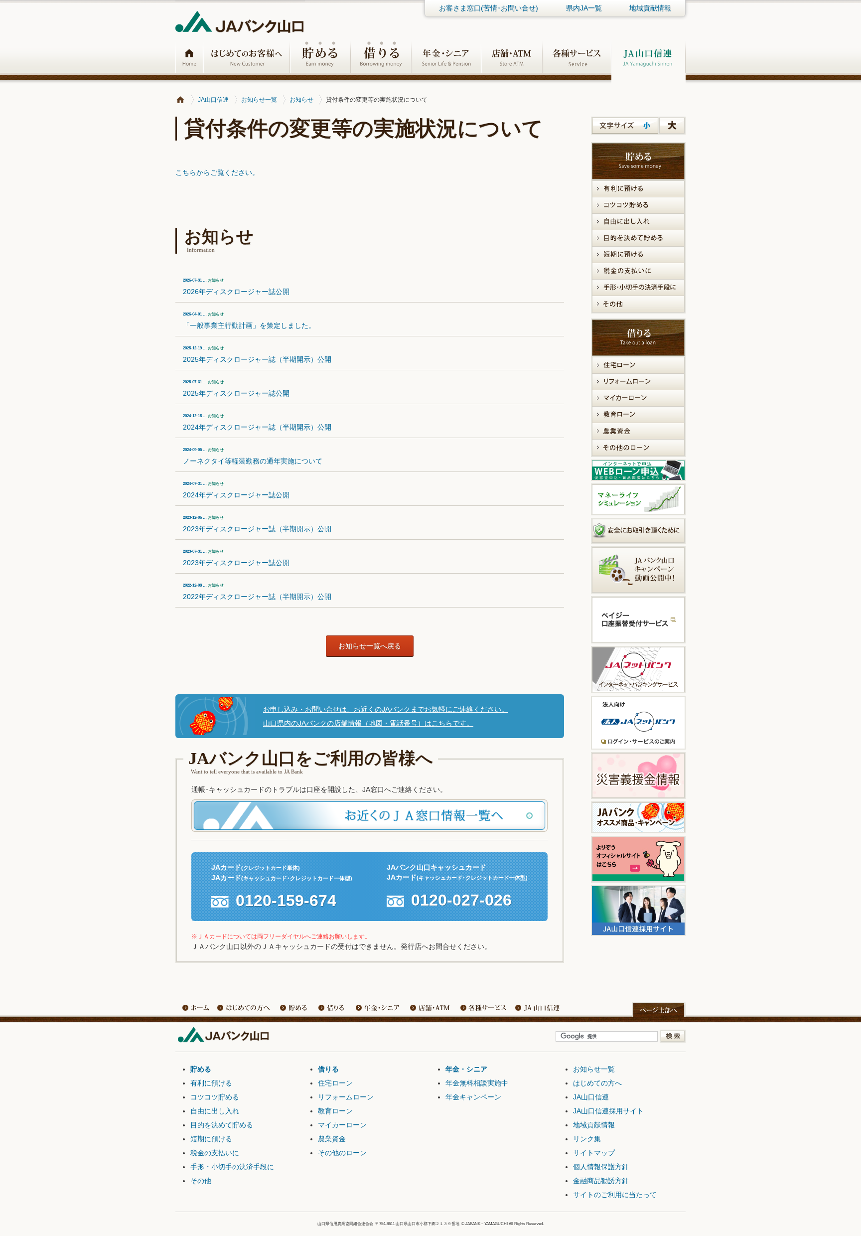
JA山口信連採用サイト (608, 1111)
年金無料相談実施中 (476, 1083)
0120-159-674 (286, 901)
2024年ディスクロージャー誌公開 (236, 490)
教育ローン (335, 1111)
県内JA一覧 (584, 8)
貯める (295, 1009)
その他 (200, 1181)
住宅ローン (335, 1083)
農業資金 (332, 1139)
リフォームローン (346, 1097)
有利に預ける (211, 1083)
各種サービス (481, 1009)
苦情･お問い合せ (488, 8)
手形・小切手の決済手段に (232, 1167)
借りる (335, 1009)
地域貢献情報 (650, 8)
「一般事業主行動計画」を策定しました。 (249, 320)
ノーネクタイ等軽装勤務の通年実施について (252, 456)
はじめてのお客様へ (245, 1009)
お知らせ (301, 99)
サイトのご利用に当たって (615, 1195)
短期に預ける (211, 1139)
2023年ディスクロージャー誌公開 (236, 558)
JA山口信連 (213, 99)
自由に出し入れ (214, 1111)
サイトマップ (594, 1153)
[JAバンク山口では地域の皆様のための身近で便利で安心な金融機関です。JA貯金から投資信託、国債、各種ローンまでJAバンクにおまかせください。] (180, 99)
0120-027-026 (461, 901)
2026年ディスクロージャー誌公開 (236, 287)
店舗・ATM (429, 1009)
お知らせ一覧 (259, 99)
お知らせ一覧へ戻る (369, 646)
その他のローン (342, 1153)
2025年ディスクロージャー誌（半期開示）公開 (257, 354)
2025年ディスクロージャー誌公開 (236, 388)
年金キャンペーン (473, 1097)
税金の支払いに (214, 1153)
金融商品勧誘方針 (601, 1181)
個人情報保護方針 (601, 1167)
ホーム (195, 1009)
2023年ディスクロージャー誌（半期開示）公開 (257, 524)
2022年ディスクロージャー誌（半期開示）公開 (257, 592)
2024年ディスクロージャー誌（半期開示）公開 (257, 422)
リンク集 (587, 1139)
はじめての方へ (597, 1083)
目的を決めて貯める (221, 1125)
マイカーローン (342, 1125)
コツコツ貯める (214, 1097)
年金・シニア (380, 1009)
